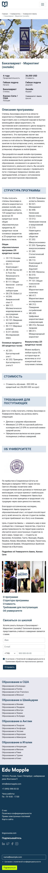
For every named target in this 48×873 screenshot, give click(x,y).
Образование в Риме (11, 752)
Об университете (12, 610)
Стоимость (9, 603)
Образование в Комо (11, 758)
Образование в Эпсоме (12, 731)
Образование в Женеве (12, 704)
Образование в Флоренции (14, 746)
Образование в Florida (12, 689)
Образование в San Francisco (15, 692)
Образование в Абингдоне (14, 737)
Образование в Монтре (12, 710)
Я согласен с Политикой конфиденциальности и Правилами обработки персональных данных (25, 660)
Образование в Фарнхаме (14, 734)
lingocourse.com (9, 833)
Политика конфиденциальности (17, 813)
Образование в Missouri (13, 695)
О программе (10, 596)
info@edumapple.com (11, 784)
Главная (5, 14)
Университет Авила (30, 14)
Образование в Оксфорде (14, 728)
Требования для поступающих (20, 607)
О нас (4, 810)
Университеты (15, 14)
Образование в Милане (12, 749)
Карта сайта (7, 819)
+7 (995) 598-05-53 (10, 789)
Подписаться (10, 867)
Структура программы (16, 600)
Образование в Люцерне (13, 707)
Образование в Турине (12, 755)
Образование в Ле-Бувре (13, 716)
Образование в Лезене (12, 713)
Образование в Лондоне (13, 725)
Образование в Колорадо (13, 686)
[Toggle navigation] (42, 4)
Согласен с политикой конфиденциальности (23, 862)
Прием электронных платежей (16, 816)
